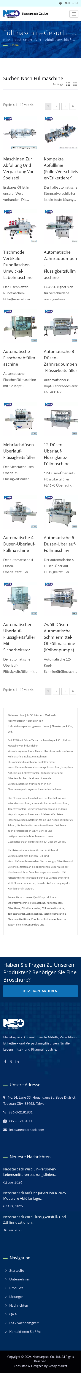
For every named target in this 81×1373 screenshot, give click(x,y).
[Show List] (75, 84)
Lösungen (16, 1297)
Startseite (16, 1270)
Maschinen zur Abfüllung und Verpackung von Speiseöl (19, 168)
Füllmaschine (37, 903)
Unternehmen (19, 1279)
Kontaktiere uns (35, 924)
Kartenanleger (54, 903)
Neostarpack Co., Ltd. (46, 1357)
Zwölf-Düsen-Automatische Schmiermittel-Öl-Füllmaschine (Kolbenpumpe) (59, 637)
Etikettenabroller (30, 908)
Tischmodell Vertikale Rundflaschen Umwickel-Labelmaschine (18, 264)
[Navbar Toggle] (73, 14)
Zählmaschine (34, 913)
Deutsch (71, 3)
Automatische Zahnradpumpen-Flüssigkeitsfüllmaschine (60, 264)
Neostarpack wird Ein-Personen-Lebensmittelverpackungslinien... (30, 1172)
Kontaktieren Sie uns (25, 1331)
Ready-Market (57, 1366)
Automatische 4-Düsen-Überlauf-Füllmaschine (19, 544)
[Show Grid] (68, 84)
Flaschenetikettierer (19, 919)
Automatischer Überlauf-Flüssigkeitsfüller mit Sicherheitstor (19, 637)
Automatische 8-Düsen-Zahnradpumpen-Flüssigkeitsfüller (60, 361)
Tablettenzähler (16, 913)
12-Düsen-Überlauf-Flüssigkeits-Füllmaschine (57, 454)
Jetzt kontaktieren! (40, 991)
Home (14, 45)
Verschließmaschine (54, 913)
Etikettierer (14, 908)
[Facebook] (5, 1061)
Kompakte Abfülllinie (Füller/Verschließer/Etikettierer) (61, 168)
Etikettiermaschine (18, 903)
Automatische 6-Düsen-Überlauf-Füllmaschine (60, 544)
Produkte (16, 1288)
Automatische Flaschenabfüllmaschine (19, 358)
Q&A (13, 1314)
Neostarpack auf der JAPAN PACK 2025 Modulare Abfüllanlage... (34, 1196)
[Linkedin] (17, 1061)
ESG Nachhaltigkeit (24, 1323)
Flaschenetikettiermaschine (46, 919)
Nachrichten (18, 1305)
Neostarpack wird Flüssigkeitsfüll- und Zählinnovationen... (34, 1220)
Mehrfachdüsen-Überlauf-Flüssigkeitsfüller (19, 451)
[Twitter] (11, 1061)
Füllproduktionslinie (52, 908)
